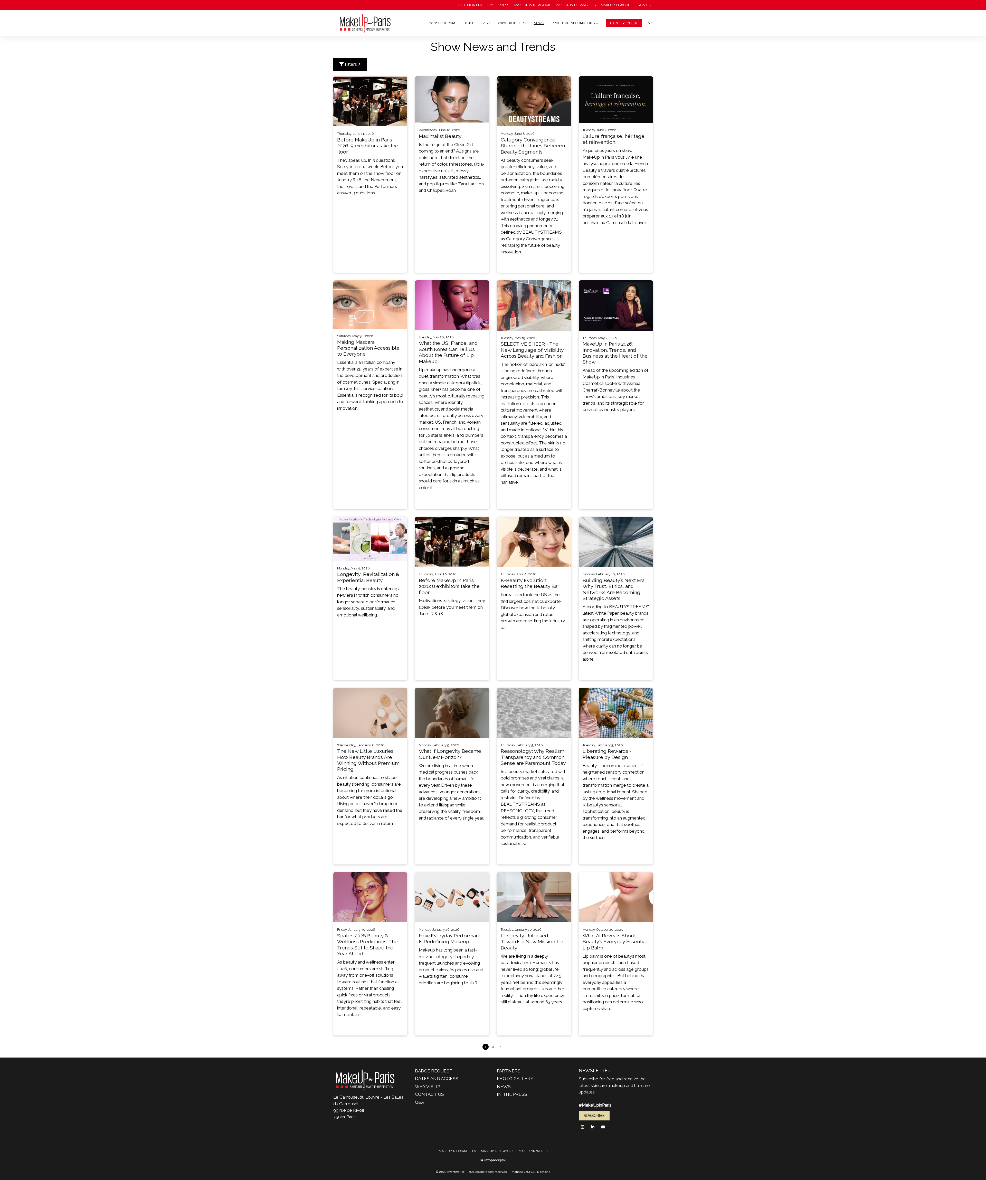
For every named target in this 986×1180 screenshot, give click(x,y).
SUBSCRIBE (594, 1115)
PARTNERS (508, 1070)
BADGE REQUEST (624, 23)
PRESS (504, 5)
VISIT (486, 23)
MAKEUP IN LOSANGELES (575, 5)
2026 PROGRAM (442, 23)
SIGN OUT (645, 5)
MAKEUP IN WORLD (616, 5)
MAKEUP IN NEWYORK (532, 5)
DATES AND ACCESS (436, 1078)
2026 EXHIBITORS (512, 23)
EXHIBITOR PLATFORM (476, 5)
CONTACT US (429, 1094)
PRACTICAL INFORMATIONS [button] (573, 23)
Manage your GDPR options (531, 1172)
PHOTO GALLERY (515, 1078)
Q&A (419, 1102)
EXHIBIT (469, 23)
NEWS (539, 23)
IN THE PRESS (512, 1094)
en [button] (648, 23)
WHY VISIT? (427, 1086)
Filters (351, 64)
